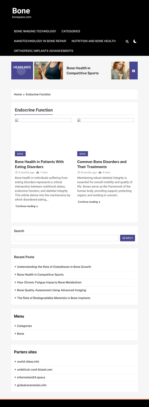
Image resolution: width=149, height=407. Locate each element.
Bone (21, 11)
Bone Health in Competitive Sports (40, 274)
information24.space (31, 377)
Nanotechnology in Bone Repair (40, 41)
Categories (71, 31)
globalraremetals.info (31, 385)
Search (19, 231)
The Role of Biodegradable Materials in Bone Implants (53, 298)
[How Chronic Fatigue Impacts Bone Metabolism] (121, 70)
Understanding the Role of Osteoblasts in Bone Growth (54, 266)
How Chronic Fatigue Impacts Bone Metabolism (49, 282)
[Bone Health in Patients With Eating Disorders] (43, 137)
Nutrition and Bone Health (94, 41)
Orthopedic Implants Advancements (43, 51)
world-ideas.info (28, 361)
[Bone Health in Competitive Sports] (44, 70)
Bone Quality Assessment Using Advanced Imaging (51, 290)
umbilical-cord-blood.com (34, 369)
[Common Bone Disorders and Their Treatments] (105, 137)
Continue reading (26, 206)
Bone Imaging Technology (35, 31)
